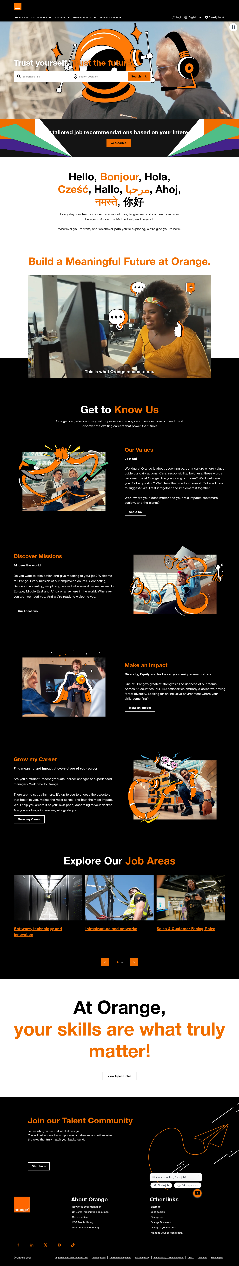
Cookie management (120, 1257)
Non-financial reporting (85, 1227)
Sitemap (155, 1206)
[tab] (117, 962)
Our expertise (80, 1217)
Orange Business (161, 1222)
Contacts (202, 1257)
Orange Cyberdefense (163, 1227)
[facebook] (18, 1245)
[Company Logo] (17, 6)
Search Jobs (22, 17)
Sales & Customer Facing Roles (186, 928)
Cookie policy (99, 1257)
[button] (177, 17)
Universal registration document (90, 1211)
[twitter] (45, 1245)
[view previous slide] (105, 962)
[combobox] (42, 76)
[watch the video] (119, 327)
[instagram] (59, 1245)
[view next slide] (134, 962)
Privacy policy (142, 1257)
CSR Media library (82, 1222)
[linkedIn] (32, 1245)
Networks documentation (86, 1206)
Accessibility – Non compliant (168, 1257)
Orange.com (158, 1217)
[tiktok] (73, 1245)
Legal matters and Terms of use (71, 1257)
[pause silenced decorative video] (233, 27)
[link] (39, 1166)
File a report (217, 1257)
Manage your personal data (167, 1232)
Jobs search (158, 1211)
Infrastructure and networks (111, 928)
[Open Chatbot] (197, 1193)
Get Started (118, 143)
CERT (191, 1257)
